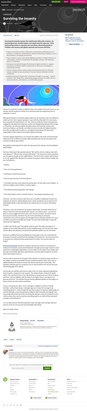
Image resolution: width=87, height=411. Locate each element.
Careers (30, 389)
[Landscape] (31, 95)
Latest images (32, 381)
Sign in (66, 1)
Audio (35, 5)
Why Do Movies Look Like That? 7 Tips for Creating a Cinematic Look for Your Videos (74, 39)
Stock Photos (4, 5)
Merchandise (32, 391)
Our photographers (71, 391)
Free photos (69, 385)
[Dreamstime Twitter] (7, 405)
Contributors (7, 14)
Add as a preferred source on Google (49, 35)
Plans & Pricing (13, 393)
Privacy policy (13, 391)
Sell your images (51, 381)
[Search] (84, 10)
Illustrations (21, 5)
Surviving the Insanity (10, 246)
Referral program (54, 391)
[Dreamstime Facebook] (4, 405)
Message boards (51, 385)
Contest (49, 393)
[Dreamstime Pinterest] (11, 405)
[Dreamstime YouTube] (21, 405)
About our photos (14, 381)
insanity (12, 339)
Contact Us (12, 385)
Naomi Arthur (10, 23)
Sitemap (12, 389)
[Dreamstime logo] (5, 379)
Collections (69, 389)
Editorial (13, 5)
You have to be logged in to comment (47, 346)
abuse (5, 339)
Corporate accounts (71, 381)
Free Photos (43, 5)
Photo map (69, 383)
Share (17, 35)
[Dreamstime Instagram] (14, 405)
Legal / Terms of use (14, 383)
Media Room (32, 387)
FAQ (11, 387)
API (48, 391)
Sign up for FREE (56, 1)
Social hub (50, 387)
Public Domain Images (72, 387)
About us (31, 385)
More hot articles (74, 44)
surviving (18, 339)
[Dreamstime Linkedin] (17, 405)
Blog (50, 5)
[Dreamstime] (6, 2)
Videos (29, 5)
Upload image (51, 389)
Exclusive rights (32, 383)
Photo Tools (69, 393)
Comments (8, 35)
